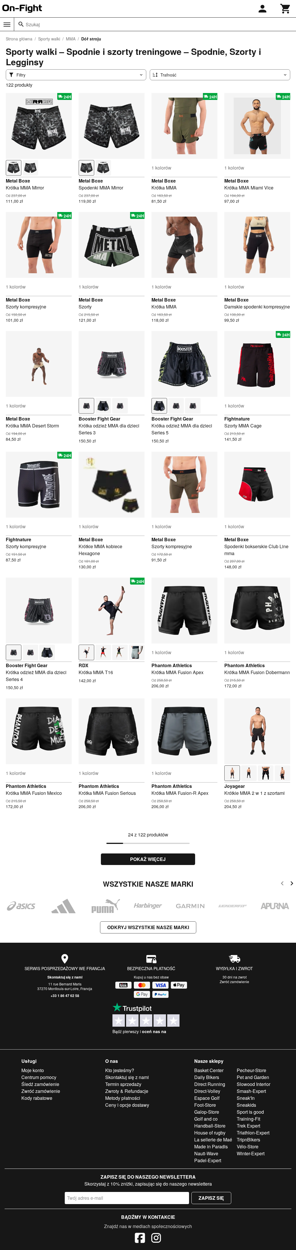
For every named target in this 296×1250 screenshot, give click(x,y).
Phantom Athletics (171, 665)
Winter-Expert (250, 1153)
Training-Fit (248, 1118)
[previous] (282, 884)
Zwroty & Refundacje (126, 1091)
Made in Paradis (211, 1146)
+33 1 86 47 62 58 (65, 995)
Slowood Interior (253, 1084)
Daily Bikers (206, 1077)
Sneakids (246, 1105)
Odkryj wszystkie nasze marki (148, 927)
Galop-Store (206, 1111)
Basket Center (208, 1070)
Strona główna (19, 39)
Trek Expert (248, 1125)
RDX (83, 665)
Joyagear (234, 786)
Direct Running (209, 1084)
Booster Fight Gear (99, 418)
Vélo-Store (247, 1146)
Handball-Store (209, 1125)
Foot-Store (205, 1105)
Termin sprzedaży (123, 1084)
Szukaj (33, 24)
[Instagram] (156, 1238)
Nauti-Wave (206, 1153)
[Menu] (7, 24)
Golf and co (206, 1118)
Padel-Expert (207, 1160)
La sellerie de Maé (213, 1139)
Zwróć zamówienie (234, 981)
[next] (292, 884)
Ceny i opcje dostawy (127, 1105)
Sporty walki (49, 39)
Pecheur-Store (251, 1070)
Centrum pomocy (38, 1077)
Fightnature (237, 418)
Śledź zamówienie (40, 1084)
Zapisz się (211, 1198)
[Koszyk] (285, 8)
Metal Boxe (18, 180)
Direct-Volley (207, 1091)
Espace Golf (206, 1098)
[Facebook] (140, 1238)
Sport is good (250, 1111)
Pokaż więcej (148, 859)
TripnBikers (248, 1139)
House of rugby (209, 1132)
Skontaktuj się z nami (64, 977)
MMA (70, 39)
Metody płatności (122, 1098)
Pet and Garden (253, 1077)
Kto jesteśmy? (119, 1070)
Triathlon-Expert (253, 1132)
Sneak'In (246, 1098)
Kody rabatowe (36, 1098)
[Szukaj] (21, 24)
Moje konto (32, 1070)
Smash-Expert (251, 1091)
